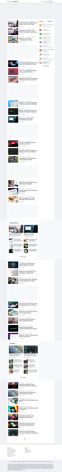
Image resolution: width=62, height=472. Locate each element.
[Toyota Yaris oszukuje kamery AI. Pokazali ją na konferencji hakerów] (26, 371)
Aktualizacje (50, 21)
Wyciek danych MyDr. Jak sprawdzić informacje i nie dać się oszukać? (28, 79)
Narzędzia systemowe (46, 34)
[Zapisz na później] (36, 26)
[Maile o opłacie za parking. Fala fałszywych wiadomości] (26, 366)
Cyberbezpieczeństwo (28, 451)
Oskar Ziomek (28, 61)
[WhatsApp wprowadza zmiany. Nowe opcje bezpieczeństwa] (26, 246)
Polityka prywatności (39, 461)
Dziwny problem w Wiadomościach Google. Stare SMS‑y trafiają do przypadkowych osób (28, 24)
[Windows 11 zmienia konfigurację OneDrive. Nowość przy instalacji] (13, 103)
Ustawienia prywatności (48, 461)
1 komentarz (22, 26)
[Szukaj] (41, 1)
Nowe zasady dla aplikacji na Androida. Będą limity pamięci (28, 328)
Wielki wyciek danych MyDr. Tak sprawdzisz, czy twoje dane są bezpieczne (18, 245)
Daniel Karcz (28, 148)
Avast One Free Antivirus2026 (48, 24)
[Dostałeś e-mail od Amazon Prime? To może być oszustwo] (13, 312)
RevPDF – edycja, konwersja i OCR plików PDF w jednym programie (28, 111)
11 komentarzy (22, 185)
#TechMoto (12, 343)
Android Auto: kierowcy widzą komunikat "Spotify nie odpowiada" (31, 355)
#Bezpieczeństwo (14, 222)
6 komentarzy (22, 121)
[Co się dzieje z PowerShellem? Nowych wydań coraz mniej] (13, 264)
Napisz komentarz (23, 41)
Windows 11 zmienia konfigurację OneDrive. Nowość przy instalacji (28, 103)
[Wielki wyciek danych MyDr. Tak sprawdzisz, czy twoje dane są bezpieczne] (11, 246)
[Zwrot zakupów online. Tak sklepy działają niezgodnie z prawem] (13, 280)
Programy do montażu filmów (11, 452)
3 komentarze (22, 201)
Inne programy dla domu (47, 30)
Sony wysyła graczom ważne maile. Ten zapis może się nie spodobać (28, 304)
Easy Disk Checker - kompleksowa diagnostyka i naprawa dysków (28, 151)
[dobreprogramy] (15, 1)
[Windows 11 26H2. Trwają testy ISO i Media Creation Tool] (13, 336)
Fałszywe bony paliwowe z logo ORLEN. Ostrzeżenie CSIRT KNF (32, 360)
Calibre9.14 (45, 29)
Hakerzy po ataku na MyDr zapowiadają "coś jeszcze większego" (26, 120)
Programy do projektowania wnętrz (12, 451)
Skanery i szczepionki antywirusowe (46, 63)
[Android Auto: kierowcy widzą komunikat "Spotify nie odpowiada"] (31, 349)
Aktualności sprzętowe (28, 450)
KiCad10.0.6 (45, 58)
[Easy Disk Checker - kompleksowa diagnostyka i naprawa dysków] (13, 151)
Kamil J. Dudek (28, 156)
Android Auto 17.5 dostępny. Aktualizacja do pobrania (18, 360)
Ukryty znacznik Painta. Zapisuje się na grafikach (28, 191)
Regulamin (23, 461)
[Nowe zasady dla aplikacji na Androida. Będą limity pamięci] (13, 328)
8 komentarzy (22, 387)
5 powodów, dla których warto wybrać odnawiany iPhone (27, 320)
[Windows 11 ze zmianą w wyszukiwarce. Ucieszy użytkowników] (13, 39)
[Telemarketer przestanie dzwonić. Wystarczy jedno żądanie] (13, 183)
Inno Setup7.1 (45, 54)
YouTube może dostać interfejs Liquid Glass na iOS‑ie (27, 143)
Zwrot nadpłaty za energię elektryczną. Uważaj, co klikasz (18, 250)
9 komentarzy (22, 267)
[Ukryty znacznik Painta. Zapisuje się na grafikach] (13, 191)
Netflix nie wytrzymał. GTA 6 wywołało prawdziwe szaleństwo (27, 385)
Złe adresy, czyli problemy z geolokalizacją (17, 370)
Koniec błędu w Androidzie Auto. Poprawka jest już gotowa (15, 355)
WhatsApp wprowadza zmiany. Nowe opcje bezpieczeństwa (33, 245)
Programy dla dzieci (10, 454)
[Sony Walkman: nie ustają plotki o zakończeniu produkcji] (13, 159)
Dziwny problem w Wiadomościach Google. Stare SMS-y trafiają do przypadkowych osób (15, 234)
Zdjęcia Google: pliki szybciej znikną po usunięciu (28, 408)
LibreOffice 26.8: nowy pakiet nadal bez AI (28, 400)
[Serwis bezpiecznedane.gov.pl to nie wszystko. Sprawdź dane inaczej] (13, 63)
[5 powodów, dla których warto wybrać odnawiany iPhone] (13, 320)
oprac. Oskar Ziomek (29, 69)
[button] (53, 1)
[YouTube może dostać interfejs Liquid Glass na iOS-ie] (13, 143)
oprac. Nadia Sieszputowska (30, 21)
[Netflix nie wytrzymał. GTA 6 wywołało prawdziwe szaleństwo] (13, 385)
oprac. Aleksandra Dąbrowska (30, 29)
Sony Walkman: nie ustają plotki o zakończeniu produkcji (27, 158)
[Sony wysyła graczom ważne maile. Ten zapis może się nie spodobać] (13, 304)
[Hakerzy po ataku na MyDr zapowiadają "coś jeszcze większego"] (13, 119)
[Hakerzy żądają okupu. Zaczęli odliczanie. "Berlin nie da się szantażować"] (13, 199)
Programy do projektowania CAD (48, 46)
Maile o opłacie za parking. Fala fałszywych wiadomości (32, 365)
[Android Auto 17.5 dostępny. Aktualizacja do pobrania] (11, 361)
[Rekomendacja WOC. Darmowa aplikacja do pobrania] (26, 251)
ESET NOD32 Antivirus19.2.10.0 (47, 42)
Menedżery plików (46, 51)
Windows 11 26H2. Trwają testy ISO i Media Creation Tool (28, 335)
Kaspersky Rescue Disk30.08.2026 (47, 62)
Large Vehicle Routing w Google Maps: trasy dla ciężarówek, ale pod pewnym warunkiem (18, 365)
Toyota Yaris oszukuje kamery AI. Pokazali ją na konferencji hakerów (33, 370)
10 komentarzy (22, 338)
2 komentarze (22, 106)
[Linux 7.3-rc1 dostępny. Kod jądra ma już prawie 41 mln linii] (13, 71)
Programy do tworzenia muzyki (11, 450)
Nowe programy (9, 456)
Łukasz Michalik (16, 372)
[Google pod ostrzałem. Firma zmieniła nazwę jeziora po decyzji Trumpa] (13, 31)
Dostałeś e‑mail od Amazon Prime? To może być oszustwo (28, 312)
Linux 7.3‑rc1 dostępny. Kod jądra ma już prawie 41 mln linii (28, 71)
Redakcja (18, 461)
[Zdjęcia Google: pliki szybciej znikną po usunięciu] (13, 409)
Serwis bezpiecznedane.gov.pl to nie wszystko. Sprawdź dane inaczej (28, 63)
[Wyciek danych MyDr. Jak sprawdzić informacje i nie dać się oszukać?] (13, 79)
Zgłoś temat (32, 461)
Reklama (27, 461)
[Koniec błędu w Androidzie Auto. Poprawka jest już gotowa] (16, 349)
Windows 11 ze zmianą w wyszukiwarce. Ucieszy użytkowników (25, 40)
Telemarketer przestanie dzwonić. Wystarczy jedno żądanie (28, 183)
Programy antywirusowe (47, 26)
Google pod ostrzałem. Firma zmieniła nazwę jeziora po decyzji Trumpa (28, 32)
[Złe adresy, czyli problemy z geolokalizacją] (11, 371)
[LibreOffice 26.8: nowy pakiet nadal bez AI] (13, 401)
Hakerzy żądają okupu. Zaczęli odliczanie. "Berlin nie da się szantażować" (27, 199)
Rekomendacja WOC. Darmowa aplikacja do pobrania (33, 250)
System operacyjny (27, 452)
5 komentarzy (22, 81)
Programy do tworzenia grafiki (11, 455)
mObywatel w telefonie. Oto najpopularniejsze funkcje (26, 416)
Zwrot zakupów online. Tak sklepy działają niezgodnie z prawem (28, 280)
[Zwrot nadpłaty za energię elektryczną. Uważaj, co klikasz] (11, 251)
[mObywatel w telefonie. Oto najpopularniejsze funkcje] (13, 417)
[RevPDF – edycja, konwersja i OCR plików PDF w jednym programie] (13, 111)
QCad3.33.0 (45, 45)
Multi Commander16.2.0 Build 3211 (48, 50)
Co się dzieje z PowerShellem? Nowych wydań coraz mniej (27, 264)
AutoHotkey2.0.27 (46, 33)
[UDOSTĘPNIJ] (37, 26)
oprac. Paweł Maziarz (29, 302)
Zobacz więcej (22, 256)
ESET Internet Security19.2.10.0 (47, 38)
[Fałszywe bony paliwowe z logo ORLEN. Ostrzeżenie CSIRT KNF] (26, 361)
